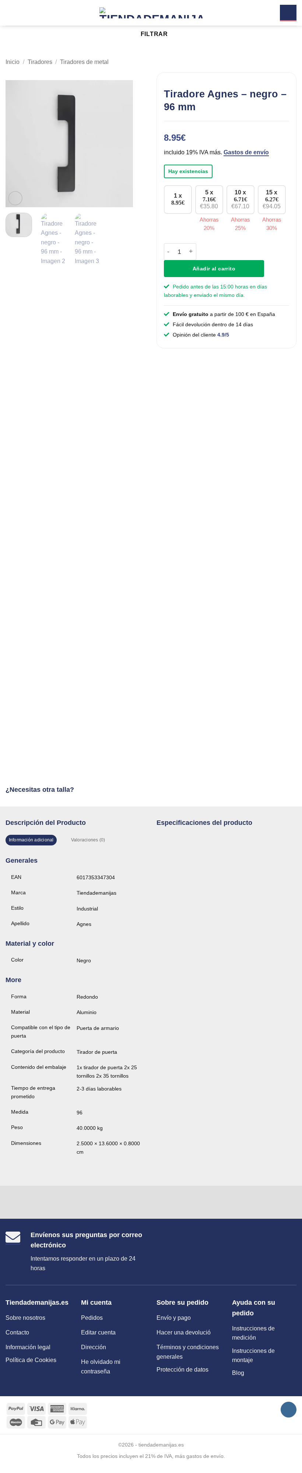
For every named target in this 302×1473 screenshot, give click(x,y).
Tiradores (40, 62)
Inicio (13, 62)
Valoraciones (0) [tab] (88, 840)
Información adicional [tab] (31, 840)
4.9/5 (223, 335)
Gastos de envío (246, 152)
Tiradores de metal (84, 62)
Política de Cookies (31, 1360)
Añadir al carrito (214, 269)
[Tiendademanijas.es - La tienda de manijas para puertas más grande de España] (151, 13)
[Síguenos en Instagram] (288, 1410)
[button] (10, 13)
